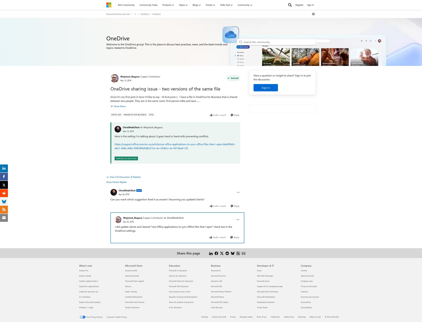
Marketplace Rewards (265, 302)
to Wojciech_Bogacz (151, 127)
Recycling (302, 317)
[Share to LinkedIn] (211, 253)
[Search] (290, 5)
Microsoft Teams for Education (181, 281)
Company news (307, 281)
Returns (128, 286)
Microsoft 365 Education (178, 286)
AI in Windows (84, 297)
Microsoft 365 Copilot (219, 302)
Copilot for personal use (88, 291)
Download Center (132, 276)
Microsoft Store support (134, 281)
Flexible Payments (132, 307)
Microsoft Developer (265, 276)
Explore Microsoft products (90, 302)
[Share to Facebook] (216, 253)
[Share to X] (222, 253)
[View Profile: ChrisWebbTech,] (118, 129)
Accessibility (306, 302)
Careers (304, 270)
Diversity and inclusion (310, 297)
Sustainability (306, 307)
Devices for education (177, 276)
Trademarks (275, 317)
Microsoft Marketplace (266, 297)
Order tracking (131, 291)
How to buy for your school (179, 291)
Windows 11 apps (86, 307)
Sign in (266, 87)
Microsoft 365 (216, 286)
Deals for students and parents (181, 302)
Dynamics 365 (216, 281)
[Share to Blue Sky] (232, 253)
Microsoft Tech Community (267, 291)
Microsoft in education (178, 270)
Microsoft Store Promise (134, 302)
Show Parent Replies (116, 182)
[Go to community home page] (108, 4)
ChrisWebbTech (131, 127)
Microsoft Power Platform (221, 291)
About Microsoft (307, 276)
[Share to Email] (243, 253)
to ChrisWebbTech (174, 217)
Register (299, 4)
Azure (259, 270)
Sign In (310, 4)
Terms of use (262, 317)
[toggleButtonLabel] (313, 14)
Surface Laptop (85, 276)
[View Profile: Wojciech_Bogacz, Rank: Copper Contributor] (114, 78)
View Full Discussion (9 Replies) (125, 176)
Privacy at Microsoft (309, 286)
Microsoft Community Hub (118, 14)
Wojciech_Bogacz (129, 76)
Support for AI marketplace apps (270, 286)
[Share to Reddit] (227, 253)
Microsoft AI (216, 270)
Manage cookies (246, 317)
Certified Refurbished (133, 297)
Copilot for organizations (89, 286)
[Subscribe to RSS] (238, 253)
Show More (119, 106)
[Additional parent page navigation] (135, 14)
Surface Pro (83, 270)
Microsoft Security (218, 276)
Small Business (217, 307)
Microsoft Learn (263, 281)
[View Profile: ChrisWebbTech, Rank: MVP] (113, 192)
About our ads (315, 317)
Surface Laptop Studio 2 (88, 281)
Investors (304, 291)
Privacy (233, 317)
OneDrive (145, 14)
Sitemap (204, 317)
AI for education (175, 307)
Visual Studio (262, 307)
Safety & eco (289, 317)
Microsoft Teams (217, 297)
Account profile (131, 270)
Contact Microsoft (219, 317)
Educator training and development (183, 297)
